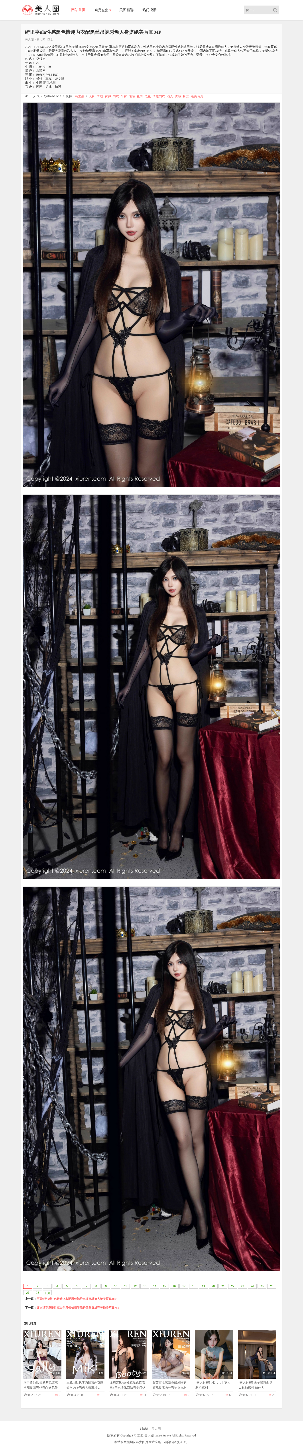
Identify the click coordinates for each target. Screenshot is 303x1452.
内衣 (116, 96)
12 (135, 1286)
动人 (170, 96)
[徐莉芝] (128, 1358)
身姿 (186, 96)
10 (115, 1286)
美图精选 (126, 10)
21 (222, 1286)
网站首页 (78, 10)
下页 (47, 1293)
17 (183, 1286)
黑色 (148, 96)
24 (252, 1286)
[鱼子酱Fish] (257, 1359)
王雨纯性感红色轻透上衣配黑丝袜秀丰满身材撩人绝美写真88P (76, 1298)
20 (213, 1286)
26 (271, 1286)
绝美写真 (197, 96)
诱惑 (178, 96)
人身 (92, 96)
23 (242, 1286)
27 (27, 1292)
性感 (132, 96)
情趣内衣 (159, 96)
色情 (140, 96)
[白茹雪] (171, 1358)
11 (125, 1286)
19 (203, 1286)
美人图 (29, 39)
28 (37, 1292)
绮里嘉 (79, 96)
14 (154, 1286)
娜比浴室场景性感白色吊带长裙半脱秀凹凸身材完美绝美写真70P (78, 1307)
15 (164, 1286)
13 (144, 1286)
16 (174, 1286)
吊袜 (124, 96)
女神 (108, 96)
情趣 (100, 96)
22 (232, 1286)
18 (193, 1286)
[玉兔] (85, 1358)
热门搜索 (149, 10)
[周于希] (42, 1358)
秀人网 (41, 39)
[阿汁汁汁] (214, 1359)
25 (262, 1286)
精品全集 (101, 10)
